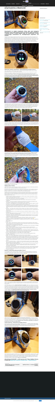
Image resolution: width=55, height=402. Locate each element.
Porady (30, 3)
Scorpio (15, 9)
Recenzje (13, 3)
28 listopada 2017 (7, 9)
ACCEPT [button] (40, 400)
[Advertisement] (45, 48)
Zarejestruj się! (24, 5)
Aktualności (8, 3)
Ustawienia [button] (36, 400)
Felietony (18, 3)
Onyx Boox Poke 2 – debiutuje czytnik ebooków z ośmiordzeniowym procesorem (45, 26)
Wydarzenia (43, 3)
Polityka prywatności (8, 398)
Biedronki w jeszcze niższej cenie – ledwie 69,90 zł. (23, 360)
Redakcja (47, 3)
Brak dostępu (30, 5)
